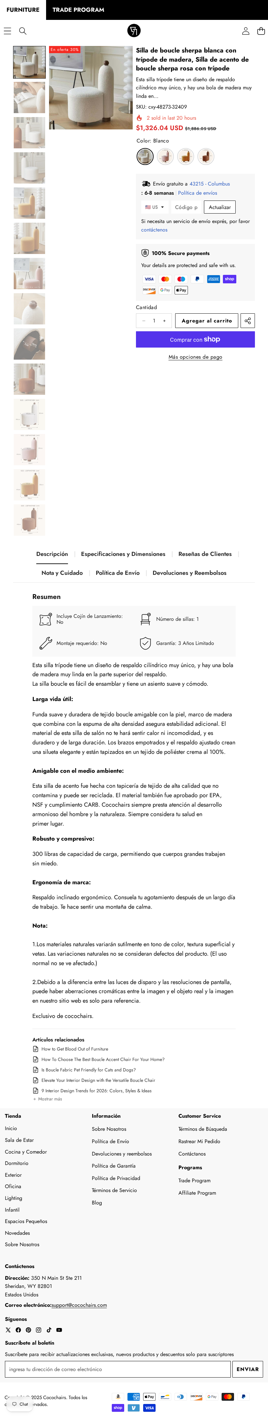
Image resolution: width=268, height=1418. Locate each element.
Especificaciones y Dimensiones (123, 554)
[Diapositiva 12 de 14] (29, 449)
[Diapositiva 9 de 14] (29, 344)
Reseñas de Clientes (205, 554)
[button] (47, 1099)
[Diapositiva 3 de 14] (29, 132)
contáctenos (154, 229)
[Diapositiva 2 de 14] (29, 97)
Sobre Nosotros (22, 1244)
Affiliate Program (197, 1193)
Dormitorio (16, 1163)
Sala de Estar (19, 1140)
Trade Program (194, 1180)
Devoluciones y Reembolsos (189, 573)
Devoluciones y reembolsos (122, 1153)
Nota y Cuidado (62, 573)
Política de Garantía (114, 1166)
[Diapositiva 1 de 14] (29, 62)
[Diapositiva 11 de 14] (29, 414)
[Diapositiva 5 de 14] (29, 203)
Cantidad (146, 307)
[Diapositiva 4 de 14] (29, 168)
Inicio (11, 1128)
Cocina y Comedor (26, 1152)
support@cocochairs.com (79, 1305)
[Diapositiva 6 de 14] (29, 238)
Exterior (13, 1175)
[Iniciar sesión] (245, 31)
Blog (97, 1202)
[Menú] (7, 31)
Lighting (13, 1198)
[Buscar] (22, 31)
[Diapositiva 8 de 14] (29, 308)
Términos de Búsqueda (202, 1129)
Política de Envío (118, 573)
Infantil (12, 1210)
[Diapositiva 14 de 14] (29, 520)
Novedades (17, 1233)
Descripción (52, 554)
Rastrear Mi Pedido (199, 1141)
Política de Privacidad (116, 1178)
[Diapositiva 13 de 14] (29, 485)
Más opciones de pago (196, 357)
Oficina (13, 1186)
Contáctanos (192, 1153)
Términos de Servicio (114, 1190)
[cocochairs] (134, 31)
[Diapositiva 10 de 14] (29, 379)
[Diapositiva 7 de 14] (29, 273)
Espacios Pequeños (26, 1221)
